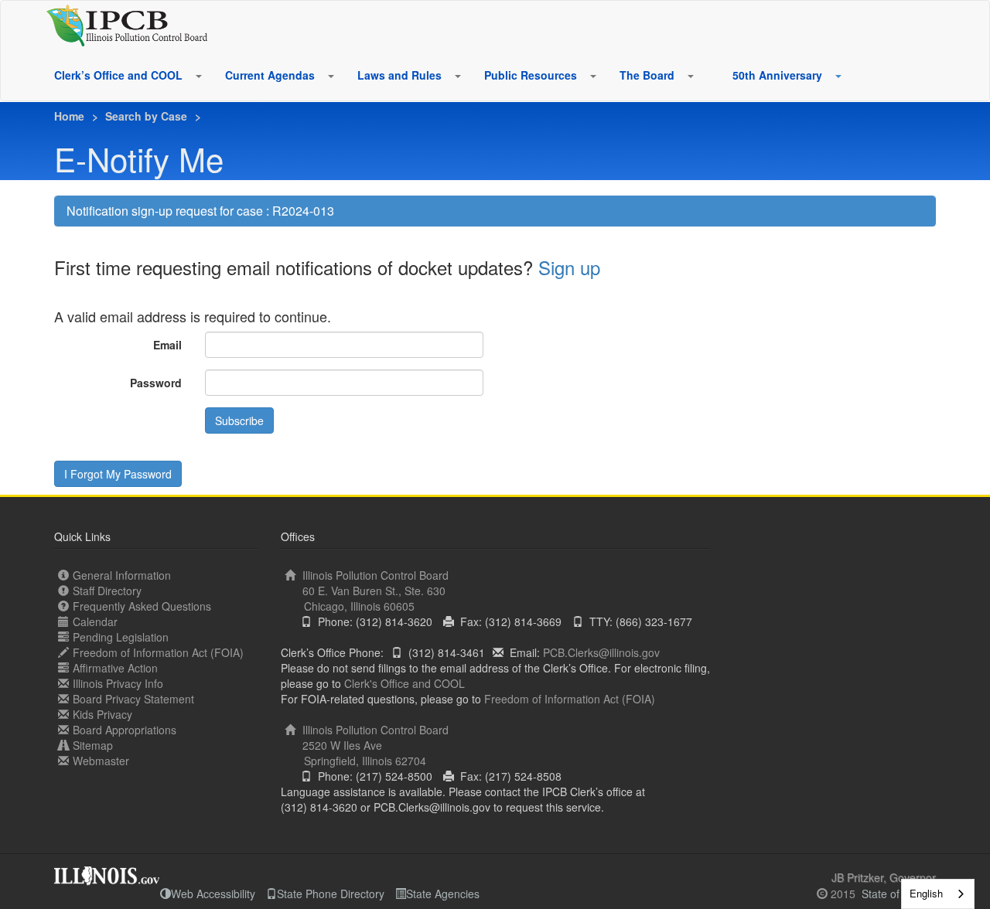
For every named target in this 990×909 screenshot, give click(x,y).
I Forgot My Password (118, 474)
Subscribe (239, 420)
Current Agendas (270, 75)
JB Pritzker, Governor (883, 877)
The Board (647, 75)
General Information (122, 575)
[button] (198, 75)
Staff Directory (107, 590)
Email (167, 344)
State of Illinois (897, 893)
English (926, 893)
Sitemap (93, 745)
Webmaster (101, 760)
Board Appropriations (124, 729)
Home (69, 116)
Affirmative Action (115, 668)
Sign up (569, 267)
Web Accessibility (213, 893)
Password (156, 382)
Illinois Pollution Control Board (374, 590)
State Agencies (443, 893)
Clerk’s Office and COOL (118, 75)
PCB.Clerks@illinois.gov (601, 652)
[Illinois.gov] (106, 871)
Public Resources (530, 75)
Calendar (95, 621)
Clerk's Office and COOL (404, 683)
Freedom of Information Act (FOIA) (158, 652)
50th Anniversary (777, 75)
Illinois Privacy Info (118, 683)
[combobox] (938, 894)
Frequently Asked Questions (142, 606)
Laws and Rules (399, 75)
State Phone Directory (330, 893)
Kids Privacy (102, 714)
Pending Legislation (121, 637)
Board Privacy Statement (133, 698)
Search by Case (146, 116)
